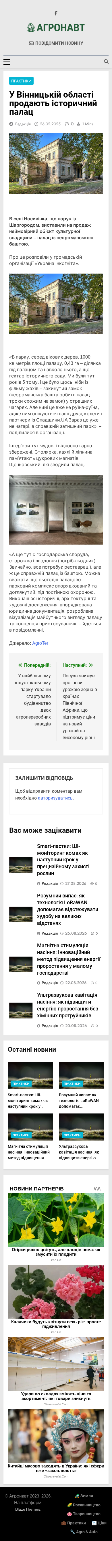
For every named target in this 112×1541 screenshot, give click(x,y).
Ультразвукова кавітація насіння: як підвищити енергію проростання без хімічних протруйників (80, 1158)
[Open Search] (106, 61)
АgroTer (40, 643)
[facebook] (56, 13)
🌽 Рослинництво (84, 1505)
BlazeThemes (27, 1509)
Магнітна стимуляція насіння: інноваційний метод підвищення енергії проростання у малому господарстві (69, 959)
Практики (21, 81)
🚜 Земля (83, 1495)
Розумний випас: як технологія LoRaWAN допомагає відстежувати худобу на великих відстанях (67, 909)
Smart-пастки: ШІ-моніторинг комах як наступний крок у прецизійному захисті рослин (63, 860)
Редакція (23, 124)
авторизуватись (55, 798)
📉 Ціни (99, 1523)
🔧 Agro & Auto (84, 1532)
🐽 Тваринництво (84, 1514)
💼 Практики (73, 1523)
